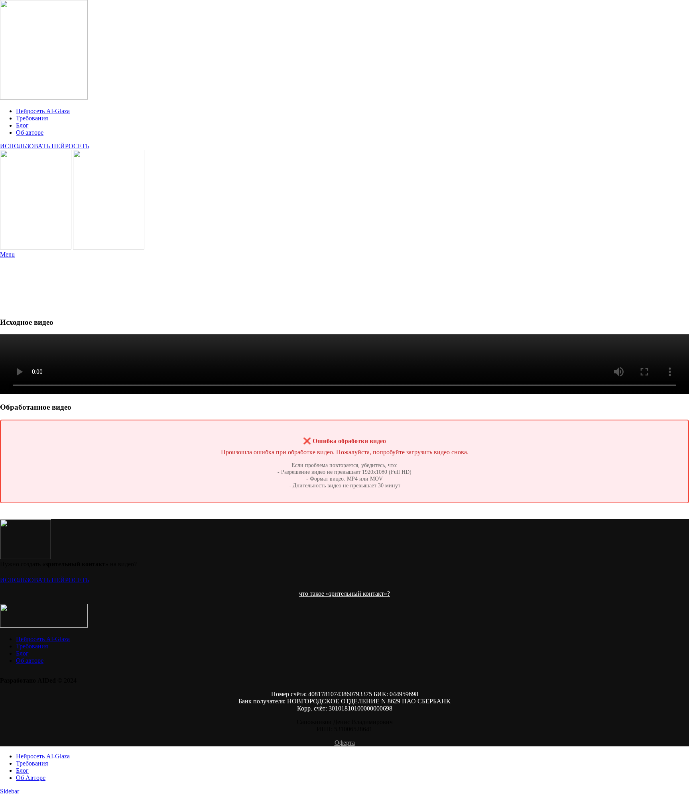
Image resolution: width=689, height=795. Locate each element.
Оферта (345, 742)
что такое (312, 593)
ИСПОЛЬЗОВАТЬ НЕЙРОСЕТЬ (44, 146)
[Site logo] (44, 97)
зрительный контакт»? (359, 593)
